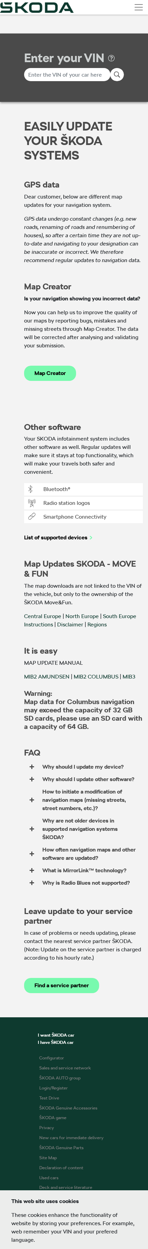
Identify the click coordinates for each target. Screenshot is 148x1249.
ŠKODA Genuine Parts (61, 1147)
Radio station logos (66, 503)
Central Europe (42, 616)
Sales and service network (65, 1067)
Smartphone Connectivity (74, 516)
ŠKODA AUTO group (60, 1077)
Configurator (51, 1057)
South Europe (119, 616)
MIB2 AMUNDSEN (47, 676)
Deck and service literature (65, 1187)
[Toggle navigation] (138, 7)
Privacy (46, 1127)
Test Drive (49, 1098)
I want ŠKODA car (56, 1035)
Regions (97, 624)
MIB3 (129, 676)
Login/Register (53, 1088)
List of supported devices (55, 537)
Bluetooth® (56, 489)
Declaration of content (61, 1167)
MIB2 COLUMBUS (96, 676)
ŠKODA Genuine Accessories (68, 1108)
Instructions (38, 624)
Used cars (49, 1177)
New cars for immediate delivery (71, 1137)
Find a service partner (61, 985)
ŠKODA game (52, 1117)
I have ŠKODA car (56, 1042)
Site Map (48, 1157)
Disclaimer (70, 624)
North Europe (82, 616)
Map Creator (50, 373)
